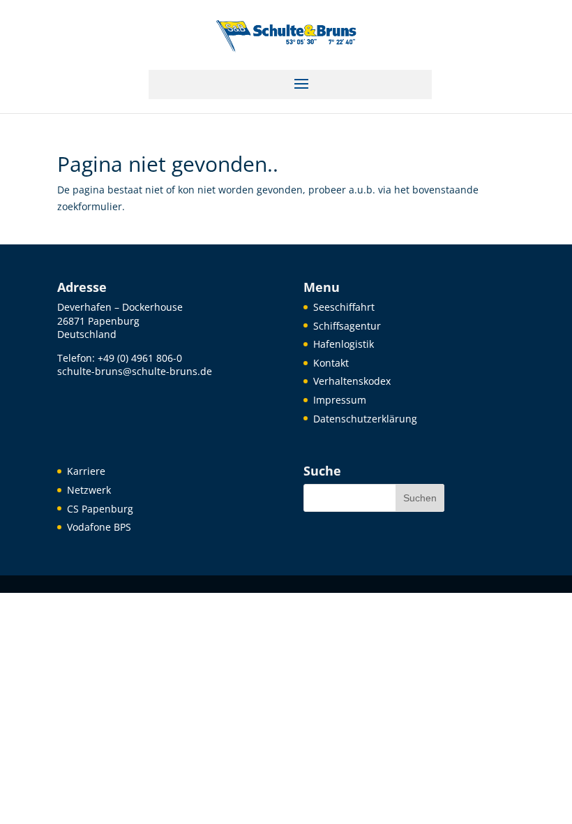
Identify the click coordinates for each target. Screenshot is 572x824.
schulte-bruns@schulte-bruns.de (134, 371)
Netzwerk (89, 489)
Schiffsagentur (347, 325)
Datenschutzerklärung (365, 418)
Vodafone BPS (99, 527)
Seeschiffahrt (344, 307)
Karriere (86, 471)
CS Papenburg (100, 508)
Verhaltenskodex (352, 381)
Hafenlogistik (343, 344)
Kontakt (331, 362)
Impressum (339, 399)
